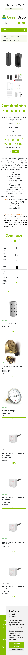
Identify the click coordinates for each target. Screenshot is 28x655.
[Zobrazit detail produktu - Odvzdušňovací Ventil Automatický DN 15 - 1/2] (14, 351)
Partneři (11, 4)
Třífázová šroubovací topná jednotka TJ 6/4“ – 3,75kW (13, 454)
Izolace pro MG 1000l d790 (9, 324)
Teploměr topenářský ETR (9, 411)
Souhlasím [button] (17, 643)
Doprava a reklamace (12, 6)
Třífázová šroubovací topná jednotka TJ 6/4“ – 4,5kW (13, 499)
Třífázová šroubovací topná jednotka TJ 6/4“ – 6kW (13, 543)
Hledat (21, 23)
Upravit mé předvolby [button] (17, 649)
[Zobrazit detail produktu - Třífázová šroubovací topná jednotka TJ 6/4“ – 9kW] (14, 572)
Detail (14, 332)
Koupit (15, 151)
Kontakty (5, 4)
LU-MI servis (16, 124)
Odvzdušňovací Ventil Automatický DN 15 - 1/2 (13, 367)
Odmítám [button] (16, 646)
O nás (20, 6)
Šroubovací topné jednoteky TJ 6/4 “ (15, 214)
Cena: (8, 136)
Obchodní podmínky (20, 4)
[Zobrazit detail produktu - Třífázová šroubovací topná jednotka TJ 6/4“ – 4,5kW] (14, 483)
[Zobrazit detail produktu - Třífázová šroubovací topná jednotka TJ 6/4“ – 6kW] (14, 527)
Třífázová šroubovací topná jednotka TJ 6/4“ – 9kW (13, 587)
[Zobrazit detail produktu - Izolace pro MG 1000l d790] (14, 309)
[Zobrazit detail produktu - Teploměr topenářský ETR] (14, 396)
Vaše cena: (9, 148)
